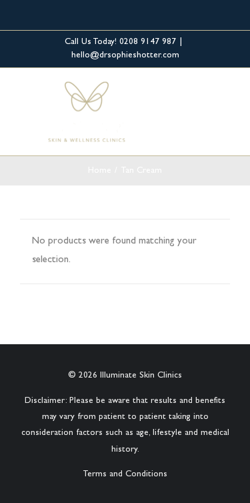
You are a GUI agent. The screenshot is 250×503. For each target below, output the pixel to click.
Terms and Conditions (125, 474)
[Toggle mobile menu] (224, 95)
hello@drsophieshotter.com (125, 55)
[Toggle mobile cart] (200, 95)
